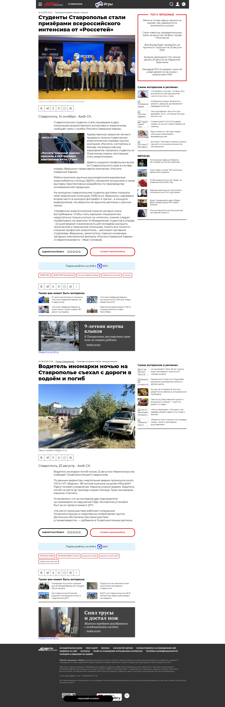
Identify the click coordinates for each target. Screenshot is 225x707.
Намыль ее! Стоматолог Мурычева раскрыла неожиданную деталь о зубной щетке (167, 381)
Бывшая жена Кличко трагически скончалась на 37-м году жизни (166, 191)
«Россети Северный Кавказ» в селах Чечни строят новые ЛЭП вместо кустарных (66, 309)
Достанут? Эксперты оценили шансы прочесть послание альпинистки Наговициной (168, 144)
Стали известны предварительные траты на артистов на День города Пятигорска (162, 35)
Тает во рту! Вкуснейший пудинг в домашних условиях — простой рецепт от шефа (167, 401)
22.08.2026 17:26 (45, 361)
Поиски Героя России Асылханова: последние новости (166, 211)
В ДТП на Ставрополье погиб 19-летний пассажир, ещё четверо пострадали (115, 595)
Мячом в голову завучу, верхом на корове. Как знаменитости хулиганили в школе (162, 23)
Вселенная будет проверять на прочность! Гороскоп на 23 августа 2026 (162, 47)
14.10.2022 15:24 (45, 12)
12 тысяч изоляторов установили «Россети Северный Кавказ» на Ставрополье (67, 299)
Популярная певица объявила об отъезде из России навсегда (165, 161)
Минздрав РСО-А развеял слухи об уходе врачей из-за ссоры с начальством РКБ (162, 72)
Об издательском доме (71, 648)
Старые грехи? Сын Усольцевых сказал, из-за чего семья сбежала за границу (168, 124)
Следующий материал (88, 699)
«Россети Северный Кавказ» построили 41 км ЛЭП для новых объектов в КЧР (115, 299)
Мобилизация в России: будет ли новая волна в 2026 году (166, 181)
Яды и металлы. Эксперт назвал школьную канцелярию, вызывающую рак (166, 134)
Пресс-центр (92, 648)
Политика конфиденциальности (162, 651)
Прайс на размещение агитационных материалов (117, 651)
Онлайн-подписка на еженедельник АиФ (156, 648)
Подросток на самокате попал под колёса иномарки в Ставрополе (114, 585)
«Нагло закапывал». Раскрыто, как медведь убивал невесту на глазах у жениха (168, 412)
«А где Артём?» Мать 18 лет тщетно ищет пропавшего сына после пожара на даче (167, 371)
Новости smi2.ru (48, 352)
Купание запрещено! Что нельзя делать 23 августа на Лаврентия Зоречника (162, 60)
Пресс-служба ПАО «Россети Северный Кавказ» (61, 101)
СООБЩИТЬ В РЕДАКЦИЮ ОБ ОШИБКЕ (76, 654)
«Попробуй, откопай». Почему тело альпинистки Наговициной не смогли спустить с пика (168, 93)
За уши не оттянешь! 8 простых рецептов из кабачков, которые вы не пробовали (168, 391)
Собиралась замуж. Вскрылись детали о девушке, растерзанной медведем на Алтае (166, 103)
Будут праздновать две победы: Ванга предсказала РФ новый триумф (165, 202)
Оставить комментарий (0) (112, 252)
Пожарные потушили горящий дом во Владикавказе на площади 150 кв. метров (68, 585)
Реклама (105, 648)
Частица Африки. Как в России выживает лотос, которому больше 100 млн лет (167, 113)
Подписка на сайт (68, 651)
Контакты (85, 651)
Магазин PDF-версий (123, 648)
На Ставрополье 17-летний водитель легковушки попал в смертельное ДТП (66, 595)
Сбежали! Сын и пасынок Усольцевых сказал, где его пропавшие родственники (169, 422)
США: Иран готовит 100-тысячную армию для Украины (166, 171)
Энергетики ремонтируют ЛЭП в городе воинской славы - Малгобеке (115, 309)
